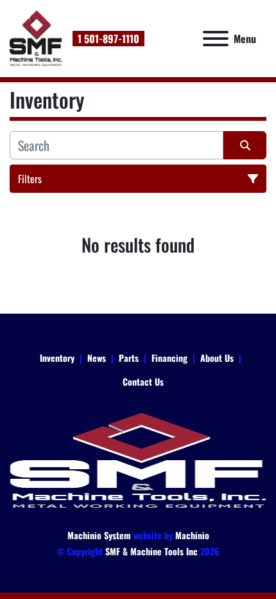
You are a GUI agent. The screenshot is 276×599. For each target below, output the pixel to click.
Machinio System (99, 535)
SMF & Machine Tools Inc (151, 551)
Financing (169, 357)
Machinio (192, 535)
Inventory (57, 357)
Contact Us (143, 381)
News (96, 357)
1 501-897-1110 (108, 38)
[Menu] (216, 38)
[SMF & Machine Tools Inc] (138, 459)
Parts (129, 357)
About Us (217, 357)
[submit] (244, 145)
